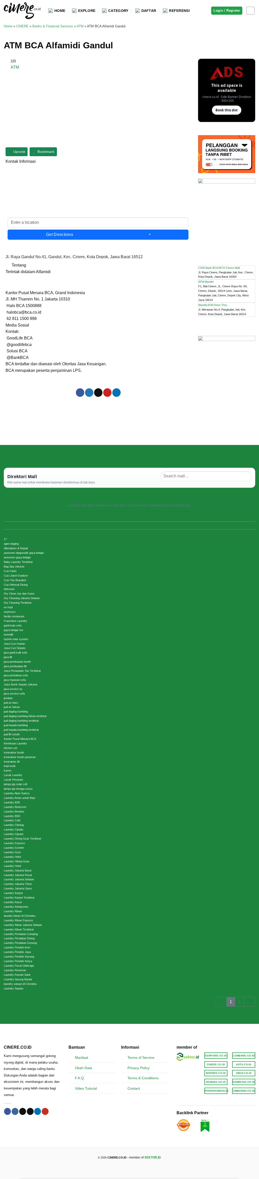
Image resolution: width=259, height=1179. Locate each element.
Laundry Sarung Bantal (18, 979)
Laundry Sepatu (13, 988)
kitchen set (10, 747)
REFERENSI (179, 11)
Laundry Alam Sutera (16, 793)
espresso (9, 611)
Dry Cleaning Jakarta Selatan (22, 598)
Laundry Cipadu (13, 829)
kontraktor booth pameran (20, 757)
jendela (8, 698)
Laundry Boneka (14, 811)
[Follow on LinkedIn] (37, 1111)
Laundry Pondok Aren (17, 947)
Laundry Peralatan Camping (21, 934)
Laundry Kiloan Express (18, 920)
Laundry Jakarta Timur (18, 883)
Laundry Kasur (13, 902)
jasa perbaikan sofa (16, 675)
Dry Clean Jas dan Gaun (19, 593)
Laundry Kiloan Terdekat (19, 929)
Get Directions (59, 234)
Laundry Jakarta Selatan (19, 879)
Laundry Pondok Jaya (17, 951)
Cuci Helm (10, 571)
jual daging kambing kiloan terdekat (25, 716)
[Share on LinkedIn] (116, 392)
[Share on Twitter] (89, 392)
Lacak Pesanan (13, 779)
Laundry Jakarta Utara (18, 888)
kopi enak (10, 765)
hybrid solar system (16, 639)
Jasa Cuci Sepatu (15, 647)
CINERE (22, 26)
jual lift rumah (12, 734)
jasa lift (8, 657)
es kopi (8, 607)
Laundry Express (14, 843)
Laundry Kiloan (13, 911)
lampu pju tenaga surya (18, 788)
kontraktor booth (14, 752)
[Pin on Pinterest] (107, 392)
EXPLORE (86, 11)
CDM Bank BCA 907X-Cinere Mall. (219, 267)
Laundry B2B (12, 802)
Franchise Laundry (15, 620)
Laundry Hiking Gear (16, 861)
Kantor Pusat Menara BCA (20, 738)
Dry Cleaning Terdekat (17, 602)
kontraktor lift (12, 761)
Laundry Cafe (12, 820)
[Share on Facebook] (80, 392)
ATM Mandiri (205, 281)
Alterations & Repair (16, 548)
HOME (59, 11)
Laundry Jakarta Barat (17, 870)
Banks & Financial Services (52, 26)
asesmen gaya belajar (17, 557)
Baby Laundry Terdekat (18, 561)
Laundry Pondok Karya (18, 961)
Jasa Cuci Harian (14, 643)
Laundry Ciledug (14, 824)
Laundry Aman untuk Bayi (19, 797)
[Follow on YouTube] (45, 1111)
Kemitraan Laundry (15, 743)
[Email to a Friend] (98, 392)
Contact (133, 1088)
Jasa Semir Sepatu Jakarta (20, 684)
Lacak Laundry (13, 775)
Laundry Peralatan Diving (19, 938)
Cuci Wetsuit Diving (16, 584)
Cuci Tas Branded (15, 580)
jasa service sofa (14, 693)
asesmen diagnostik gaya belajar (24, 552)
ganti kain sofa (12, 625)
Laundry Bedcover (15, 806)
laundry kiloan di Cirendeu (19, 915)
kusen (7, 770)
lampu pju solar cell (15, 784)
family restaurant (14, 616)
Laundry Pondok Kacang (19, 956)
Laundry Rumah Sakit (17, 974)
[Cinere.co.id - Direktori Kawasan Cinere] (22, 10)
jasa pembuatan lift (15, 666)
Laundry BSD (12, 816)
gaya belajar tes (13, 630)
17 (5, 539)
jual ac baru (11, 702)
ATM (80, 26)
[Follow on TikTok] (22, 1111)
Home (8, 26)
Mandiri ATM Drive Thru (212, 305)
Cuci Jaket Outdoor (16, 575)
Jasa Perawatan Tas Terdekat (22, 670)
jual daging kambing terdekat (21, 720)
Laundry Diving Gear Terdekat (22, 838)
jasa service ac (13, 688)
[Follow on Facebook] (7, 1111)
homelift (8, 634)
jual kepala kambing (16, 725)
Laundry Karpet (13, 893)
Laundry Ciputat (13, 834)
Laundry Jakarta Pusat (18, 875)
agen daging (11, 543)
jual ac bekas (12, 706)
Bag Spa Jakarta (14, 566)
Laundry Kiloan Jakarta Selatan (23, 924)
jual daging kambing (16, 711)
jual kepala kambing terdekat (21, 729)
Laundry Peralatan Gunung (20, 942)
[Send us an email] (30, 1111)
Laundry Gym (12, 852)
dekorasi (9, 589)
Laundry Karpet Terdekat (19, 897)
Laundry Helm (12, 856)
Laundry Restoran (15, 970)
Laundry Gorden (14, 847)
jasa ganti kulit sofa (15, 652)
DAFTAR (148, 11)
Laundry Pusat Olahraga (19, 965)
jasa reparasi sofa (15, 679)
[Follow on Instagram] (250, 11)
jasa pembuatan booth (17, 661)
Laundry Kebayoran (16, 906)
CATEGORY (118, 11)
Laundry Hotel (12, 865)
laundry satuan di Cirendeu (20, 983)
